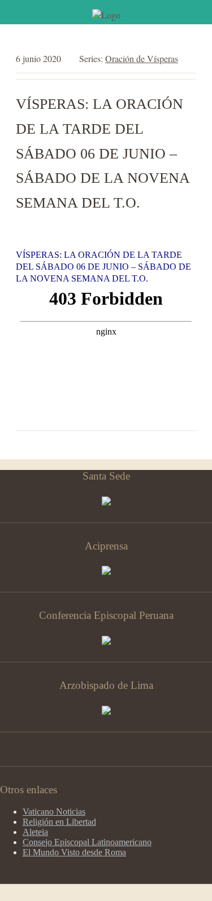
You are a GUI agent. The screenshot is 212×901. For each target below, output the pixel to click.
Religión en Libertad (59, 822)
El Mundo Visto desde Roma (74, 852)
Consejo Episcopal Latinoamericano (87, 842)
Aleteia (35, 832)
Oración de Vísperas (141, 58)
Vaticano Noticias (54, 811)
